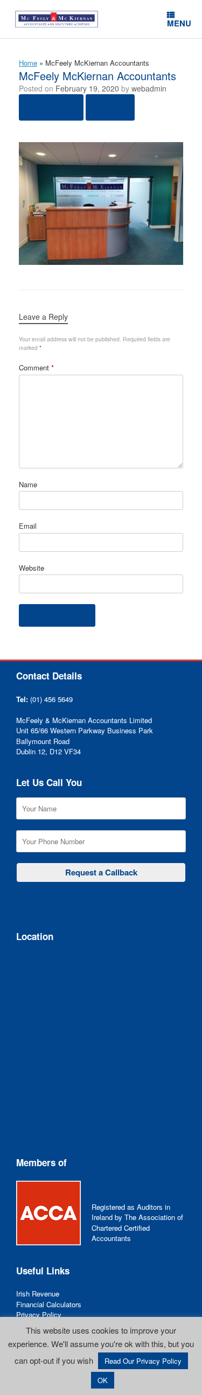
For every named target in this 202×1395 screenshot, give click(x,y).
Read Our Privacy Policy (143, 1361)
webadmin (148, 88)
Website (31, 568)
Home (28, 63)
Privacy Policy (38, 1314)
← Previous (51, 107)
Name (28, 484)
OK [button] (102, 1380)
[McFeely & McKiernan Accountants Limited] (56, 19)
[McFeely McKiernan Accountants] (101, 261)
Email (28, 526)
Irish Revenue (37, 1293)
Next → (110, 107)
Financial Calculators (48, 1304)
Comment (36, 367)
